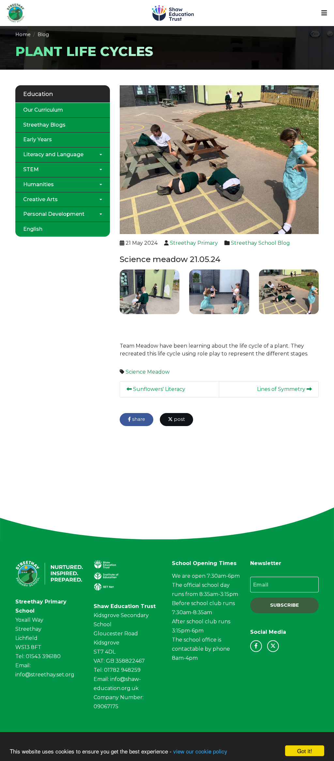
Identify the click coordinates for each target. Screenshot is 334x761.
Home (23, 34)
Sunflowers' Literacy (158, 389)
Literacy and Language (53, 154)
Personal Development (53, 214)
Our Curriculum (43, 110)
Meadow (158, 372)
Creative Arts (40, 199)
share (138, 419)
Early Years (37, 139)
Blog (43, 34)
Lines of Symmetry (282, 389)
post (179, 419)
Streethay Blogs (44, 125)
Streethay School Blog (260, 243)
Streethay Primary (194, 243)
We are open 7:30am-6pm (206, 576)
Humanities (38, 184)
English (32, 229)
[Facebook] (256, 646)
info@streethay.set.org (44, 674)
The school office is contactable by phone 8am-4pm (201, 649)
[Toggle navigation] (324, 13)
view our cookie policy (200, 751)
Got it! (304, 751)
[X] (273, 646)
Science (136, 372)
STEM (31, 169)
